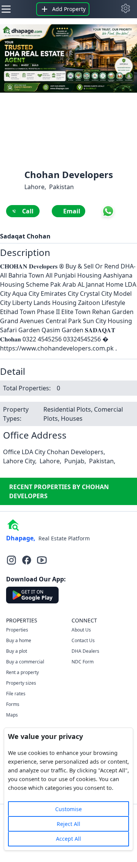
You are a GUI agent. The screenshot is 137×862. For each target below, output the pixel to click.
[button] (125, 8)
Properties (17, 630)
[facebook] (26, 560)
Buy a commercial (25, 661)
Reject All (68, 823)
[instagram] (11, 560)
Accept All (68, 838)
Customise (68, 809)
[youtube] (42, 560)
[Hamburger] (6, 9)
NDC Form (83, 661)
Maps (12, 715)
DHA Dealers (85, 651)
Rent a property (22, 672)
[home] (13, 524)
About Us (81, 630)
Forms (12, 704)
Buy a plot (16, 651)
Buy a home (18, 640)
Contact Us (83, 640)
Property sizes (21, 683)
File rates (15, 693)
